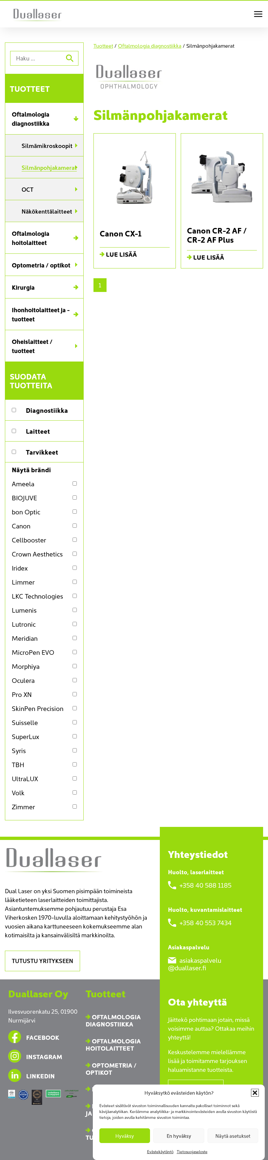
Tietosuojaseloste (192, 1151)
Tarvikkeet (42, 451)
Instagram (44, 1056)
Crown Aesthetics (37, 553)
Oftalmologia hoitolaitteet (113, 1044)
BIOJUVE (24, 497)
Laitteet (38, 430)
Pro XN (22, 694)
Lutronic (24, 624)
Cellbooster (29, 539)
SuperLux (25, 736)
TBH (18, 764)
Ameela (23, 483)
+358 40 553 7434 (205, 922)
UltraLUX (25, 778)
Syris (19, 750)
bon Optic (26, 511)
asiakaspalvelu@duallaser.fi (194, 963)
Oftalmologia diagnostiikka (149, 45)
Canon (21, 525)
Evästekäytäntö (160, 1151)
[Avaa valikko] (258, 14)
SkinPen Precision (37, 708)
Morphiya (26, 666)
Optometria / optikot (111, 1068)
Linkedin (40, 1075)
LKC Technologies (37, 596)
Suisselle (25, 722)
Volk (18, 792)
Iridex (20, 568)
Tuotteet (30, 88)
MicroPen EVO (33, 652)
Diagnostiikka (47, 409)
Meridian (25, 638)
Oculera (23, 680)
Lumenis (24, 610)
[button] (255, 1092)
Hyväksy (124, 1135)
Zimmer (23, 806)
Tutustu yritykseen (42, 961)
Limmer (23, 582)
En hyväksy (179, 1135)
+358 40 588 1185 (204, 884)
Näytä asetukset (232, 1135)
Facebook (42, 1037)
